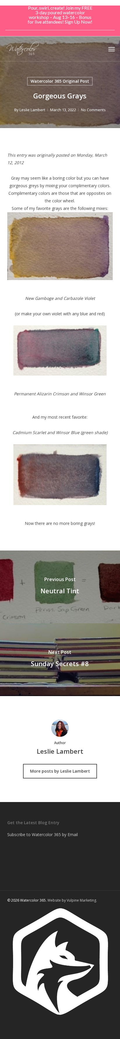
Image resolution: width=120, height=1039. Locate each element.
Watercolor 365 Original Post (60, 81)
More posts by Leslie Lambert (60, 771)
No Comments (93, 109)
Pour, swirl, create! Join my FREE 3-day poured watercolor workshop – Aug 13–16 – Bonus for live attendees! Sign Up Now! (60, 14)
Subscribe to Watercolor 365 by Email (42, 834)
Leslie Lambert (32, 109)
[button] (111, 49)
